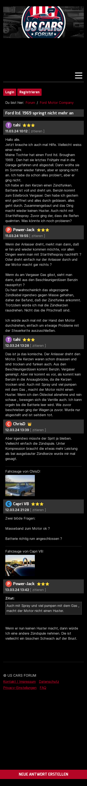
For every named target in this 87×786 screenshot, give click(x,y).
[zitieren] (37, 131)
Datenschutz (49, 681)
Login (9, 92)
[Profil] (8, 125)
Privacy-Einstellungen (20, 688)
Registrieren (29, 92)
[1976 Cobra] (21, 575)
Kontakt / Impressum (19, 681)
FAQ (43, 688)
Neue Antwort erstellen (43, 774)
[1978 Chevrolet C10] (21, 495)
